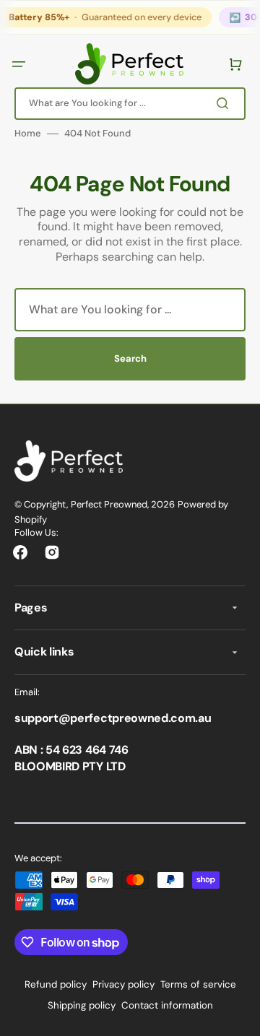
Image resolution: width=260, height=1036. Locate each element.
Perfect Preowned (109, 504)
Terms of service (198, 984)
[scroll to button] (241, 1017)
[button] (20, 63)
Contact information (167, 1005)
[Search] (227, 103)
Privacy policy (123, 984)
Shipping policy (82, 1005)
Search (130, 358)
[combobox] (130, 103)
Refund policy (56, 984)
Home (27, 133)
